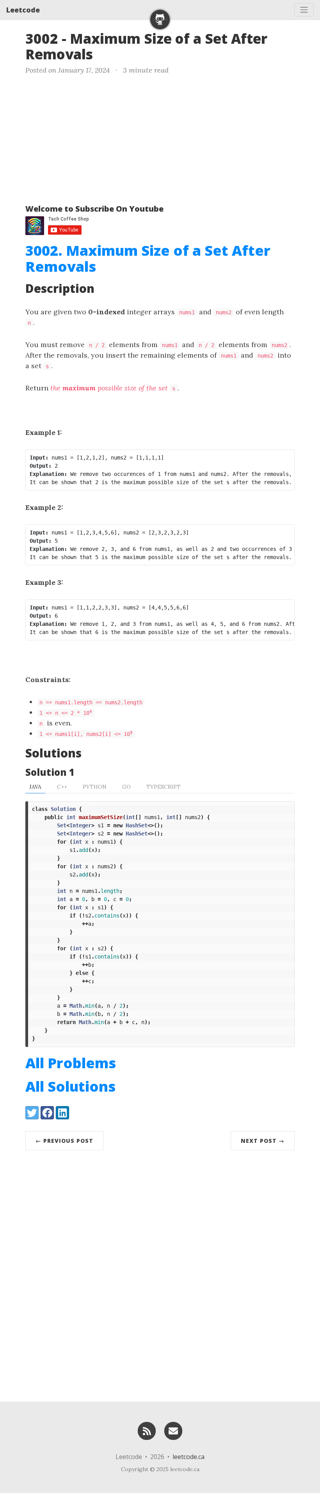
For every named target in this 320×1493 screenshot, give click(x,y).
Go (126, 786)
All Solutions (70, 1086)
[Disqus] (160, 1274)
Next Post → (262, 1140)
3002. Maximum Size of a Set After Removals (147, 258)
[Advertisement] (160, 137)
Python (95, 786)
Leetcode (23, 9)
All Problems (70, 1063)
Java (35, 786)
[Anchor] (102, 53)
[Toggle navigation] (304, 9)
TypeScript (163, 786)
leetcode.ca (188, 1456)
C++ (62, 786)
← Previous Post (64, 1140)
